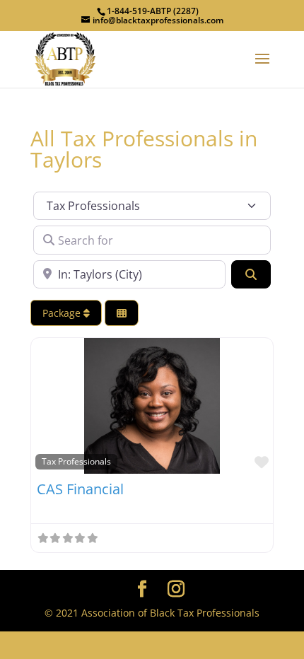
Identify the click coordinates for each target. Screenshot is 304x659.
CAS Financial (80, 488)
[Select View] (122, 313)
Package (62, 313)
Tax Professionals (76, 461)
